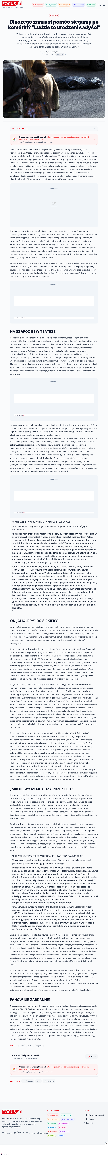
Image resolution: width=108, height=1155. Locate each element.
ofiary (22, 1046)
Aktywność (51, 5)
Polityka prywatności (95, 1115)
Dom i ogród (65, 5)
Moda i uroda (79, 5)
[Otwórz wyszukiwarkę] (100, 5)
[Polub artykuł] (67, 54)
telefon (30, 1046)
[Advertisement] (54, 301)
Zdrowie (92, 5)
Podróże (53, 1127)
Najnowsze (38, 5)
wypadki (39, 1046)
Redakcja (90, 1119)
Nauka (61, 1136)
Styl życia (65, 1131)
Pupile (52, 1136)
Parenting (64, 1123)
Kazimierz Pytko (52, 52)
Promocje (53, 1131)
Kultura (63, 1127)
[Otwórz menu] (104, 5)
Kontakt (89, 1123)
